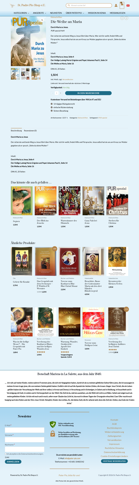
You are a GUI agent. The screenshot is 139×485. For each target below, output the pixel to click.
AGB (114, 424)
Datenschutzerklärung (114, 452)
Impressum (114, 444)
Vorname (9, 435)
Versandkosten (67, 79)
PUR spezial (102, 118)
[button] (28, 13)
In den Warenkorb (88, 93)
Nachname (10, 445)
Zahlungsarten (114, 436)
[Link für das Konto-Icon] (116, 5)
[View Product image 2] (25, 74)
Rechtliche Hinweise (114, 448)
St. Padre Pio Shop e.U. (31, 5)
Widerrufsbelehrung (114, 432)
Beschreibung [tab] (16, 130)
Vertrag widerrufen (114, 461)
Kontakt (114, 419)
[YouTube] (128, 5)
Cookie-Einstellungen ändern (114, 456)
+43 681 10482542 (76, 462)
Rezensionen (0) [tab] (30, 130)
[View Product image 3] (35, 74)
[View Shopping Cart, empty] (122, 5)
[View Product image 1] (15, 74)
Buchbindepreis (114, 428)
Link (7, 457)
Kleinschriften (56, 17)
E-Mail (8, 425)
